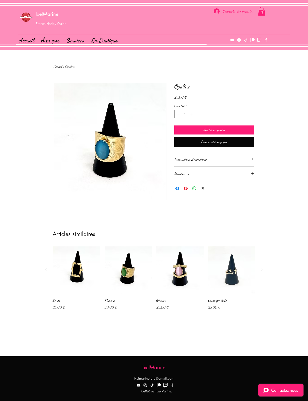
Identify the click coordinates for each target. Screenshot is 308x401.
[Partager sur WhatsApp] (194, 188)
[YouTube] (232, 40)
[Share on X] (203, 188)
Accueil (58, 66)
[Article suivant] (261, 270)
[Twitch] (259, 40)
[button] (261, 11)
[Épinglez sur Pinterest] (185, 188)
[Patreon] (252, 40)
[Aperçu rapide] (76, 270)
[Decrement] (178, 114)
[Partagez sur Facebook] (177, 188)
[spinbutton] (185, 114)
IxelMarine (47, 14)
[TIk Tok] (246, 40)
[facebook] (266, 40)
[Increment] (191, 114)
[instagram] (239, 40)
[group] (154, 278)
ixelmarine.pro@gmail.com (154, 378)
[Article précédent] (46, 270)
